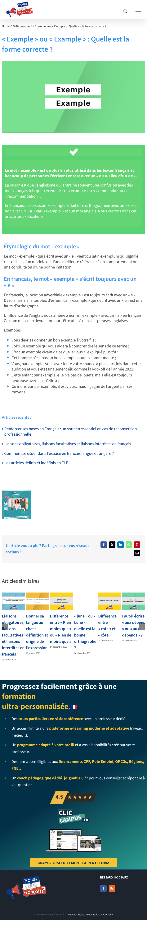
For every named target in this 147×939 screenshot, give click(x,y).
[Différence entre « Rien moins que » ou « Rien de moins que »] (61, 601)
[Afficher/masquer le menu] (138, 11)
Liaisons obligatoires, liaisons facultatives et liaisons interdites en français (67, 444)
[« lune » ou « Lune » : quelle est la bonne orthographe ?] (85, 601)
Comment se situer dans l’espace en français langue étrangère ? (59, 453)
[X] (112, 544)
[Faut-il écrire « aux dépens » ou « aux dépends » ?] (133, 601)
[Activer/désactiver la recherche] (125, 11)
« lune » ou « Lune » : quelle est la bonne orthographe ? (85, 632)
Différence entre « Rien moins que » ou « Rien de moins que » (60, 629)
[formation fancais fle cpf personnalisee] (16, 493)
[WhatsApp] (129, 544)
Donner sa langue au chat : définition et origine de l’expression (37, 632)
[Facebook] (104, 544)
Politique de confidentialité (99, 914)
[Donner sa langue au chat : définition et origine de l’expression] (37, 601)
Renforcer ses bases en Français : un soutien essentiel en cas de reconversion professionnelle (70, 432)
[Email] (137, 553)
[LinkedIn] (120, 544)
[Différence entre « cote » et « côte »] (109, 601)
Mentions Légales (75, 914)
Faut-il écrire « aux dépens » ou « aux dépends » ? (133, 625)
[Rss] (112, 888)
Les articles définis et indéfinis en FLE (36, 463)
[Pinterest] (137, 544)
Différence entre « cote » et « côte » (107, 625)
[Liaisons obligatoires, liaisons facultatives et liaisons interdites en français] (13, 601)
